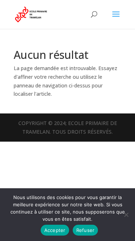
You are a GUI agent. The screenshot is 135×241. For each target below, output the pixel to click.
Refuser (85, 230)
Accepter (55, 230)
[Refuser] (126, 214)
